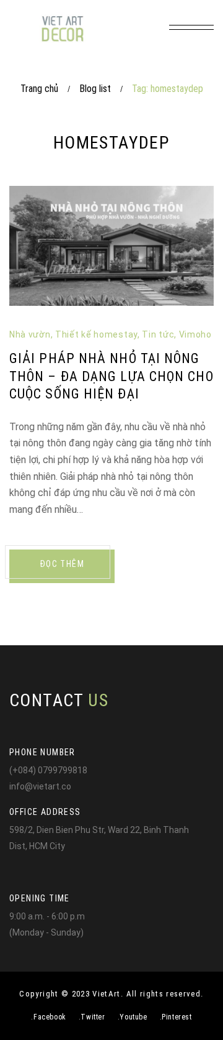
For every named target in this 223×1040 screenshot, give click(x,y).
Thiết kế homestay (96, 334)
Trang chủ (39, 88)
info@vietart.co (40, 786)
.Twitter (92, 1017)
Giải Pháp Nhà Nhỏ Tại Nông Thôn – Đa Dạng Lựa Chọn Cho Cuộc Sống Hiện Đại (111, 376)
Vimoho (195, 334)
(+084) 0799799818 (48, 770)
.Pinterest (176, 1017)
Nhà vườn (30, 334)
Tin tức (158, 334)
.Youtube (132, 1017)
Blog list (95, 88)
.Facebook (48, 1017)
